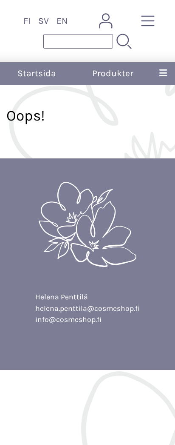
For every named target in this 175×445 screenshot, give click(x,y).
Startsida (36, 73)
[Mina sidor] (105, 21)
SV (43, 21)
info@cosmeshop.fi (68, 319)
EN (62, 21)
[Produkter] (147, 21)
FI (27, 21)
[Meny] (163, 73)
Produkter (112, 73)
